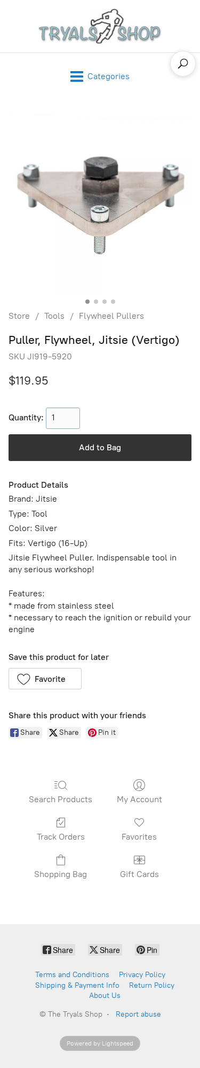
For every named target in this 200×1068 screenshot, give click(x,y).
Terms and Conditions (72, 974)
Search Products (60, 799)
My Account (139, 799)
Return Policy (151, 985)
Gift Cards (139, 874)
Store (19, 316)
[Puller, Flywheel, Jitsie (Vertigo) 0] (100, 202)
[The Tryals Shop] (100, 26)
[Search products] (183, 63)
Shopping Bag (60, 874)
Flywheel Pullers (111, 316)
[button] (45, 678)
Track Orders (61, 837)
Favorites (139, 837)
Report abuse (138, 1014)
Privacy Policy (142, 974)
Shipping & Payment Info (77, 985)
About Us (105, 995)
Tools (54, 316)
